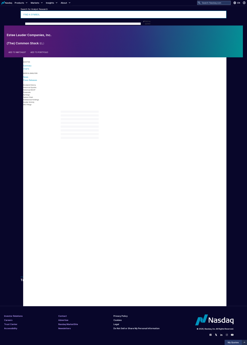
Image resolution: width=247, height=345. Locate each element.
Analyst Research (77, 252)
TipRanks (90, 233)
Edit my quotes (148, 22)
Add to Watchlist (17, 52)
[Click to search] (223, 14)
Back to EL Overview (74, 227)
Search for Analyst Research (34, 9)
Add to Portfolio (39, 52)
